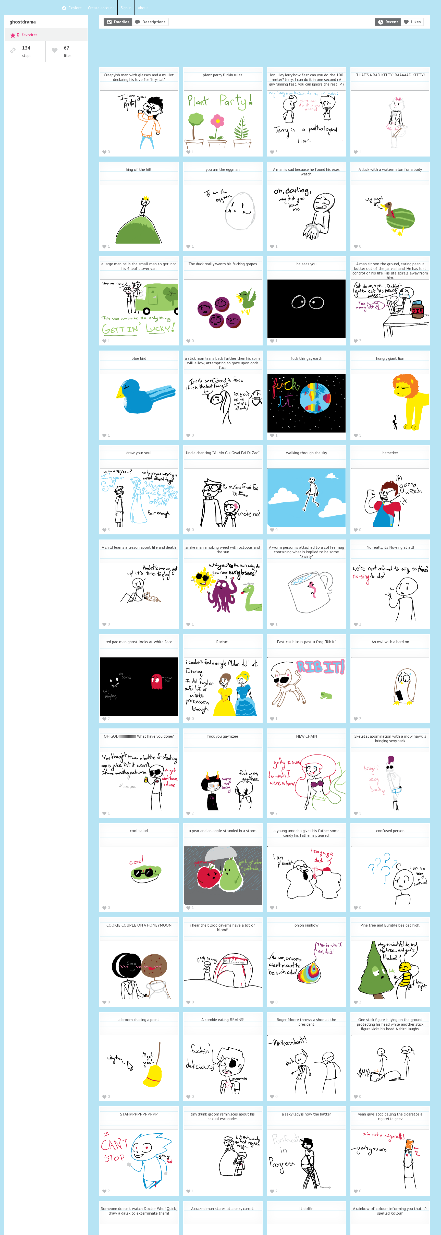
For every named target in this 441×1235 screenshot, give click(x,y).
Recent (392, 21)
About (143, 7)
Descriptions (154, 21)
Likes (416, 21)
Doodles (121, 21)
